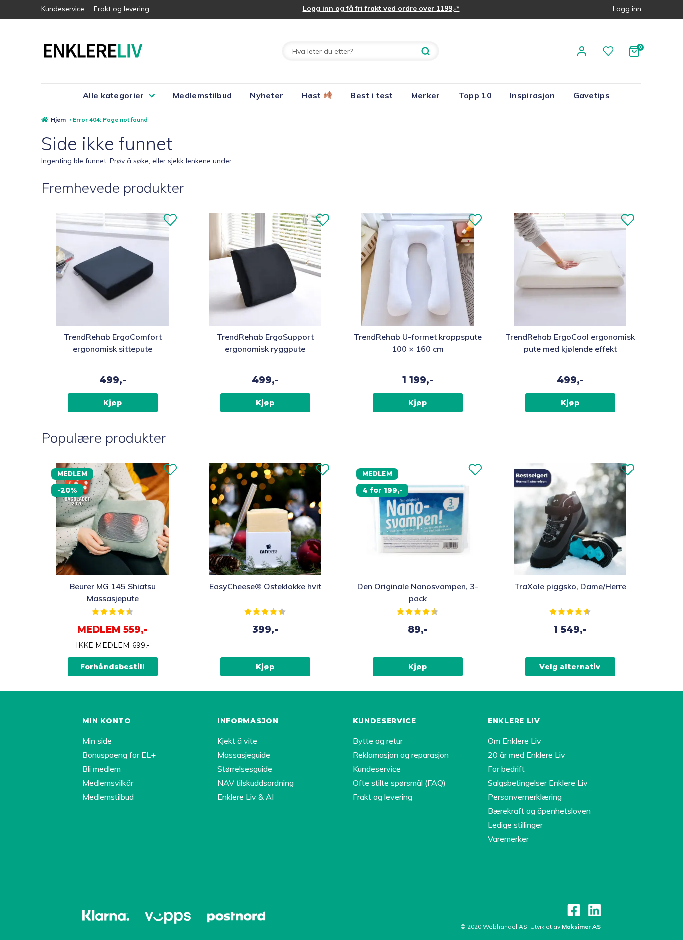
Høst (313, 95)
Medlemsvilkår (108, 783)
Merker (426, 95)
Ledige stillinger (515, 825)
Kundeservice (63, 8)
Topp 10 (475, 95)
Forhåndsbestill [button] (112, 666)
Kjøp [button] (113, 402)
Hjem (58, 119)
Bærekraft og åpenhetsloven (539, 811)
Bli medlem (101, 769)
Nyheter (267, 95)
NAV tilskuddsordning (256, 783)
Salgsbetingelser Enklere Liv (538, 783)
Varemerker (508, 839)
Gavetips (592, 95)
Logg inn (627, 8)
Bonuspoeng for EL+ (119, 755)
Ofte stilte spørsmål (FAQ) (399, 783)
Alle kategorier (113, 95)
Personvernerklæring (525, 797)
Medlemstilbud (202, 95)
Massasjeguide (244, 755)
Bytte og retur (378, 741)
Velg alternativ (570, 666)
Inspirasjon (533, 95)
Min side (97, 741)
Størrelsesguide (245, 769)
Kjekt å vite (238, 741)
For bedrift (506, 769)
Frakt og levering (122, 8)
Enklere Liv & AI (246, 797)
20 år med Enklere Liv (527, 755)
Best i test (372, 95)
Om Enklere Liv (515, 741)
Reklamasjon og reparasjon (401, 755)
